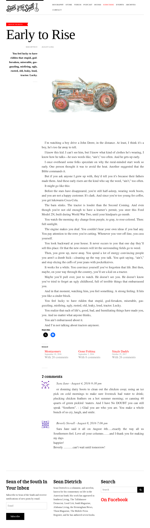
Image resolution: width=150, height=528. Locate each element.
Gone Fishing (86, 351)
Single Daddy (120, 351)
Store (69, 5)
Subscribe (15, 516)
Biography (58, 5)
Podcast (87, 5)
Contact (57, 10)
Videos (77, 5)
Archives (130, 5)
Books (97, 5)
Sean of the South (15, 24)
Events (120, 5)
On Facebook (114, 499)
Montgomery (53, 351)
